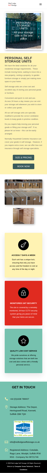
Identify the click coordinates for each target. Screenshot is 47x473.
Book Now (23, 166)
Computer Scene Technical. (24, 466)
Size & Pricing (23, 157)
